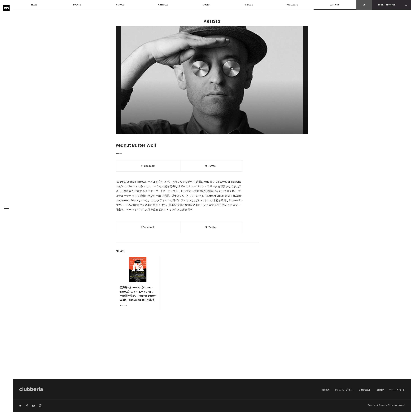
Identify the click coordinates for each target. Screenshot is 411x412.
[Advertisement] (212, 352)
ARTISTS (335, 4)
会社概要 (380, 390)
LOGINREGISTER (386, 5)
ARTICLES (163, 4)
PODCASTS (292, 4)
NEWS (34, 4)
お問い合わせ (365, 390)
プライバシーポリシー (344, 390)
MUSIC (206, 4)
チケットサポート (397, 390)
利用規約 (325, 390)
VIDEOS (249, 4)
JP (364, 5)
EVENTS (77, 4)
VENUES (120, 4)
